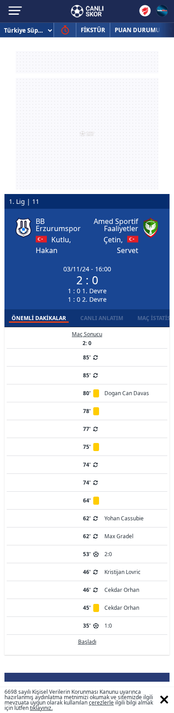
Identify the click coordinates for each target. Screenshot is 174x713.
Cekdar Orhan (121, 590)
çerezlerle (101, 702)
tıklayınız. (41, 708)
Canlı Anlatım (101, 318)
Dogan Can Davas (126, 393)
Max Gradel (118, 536)
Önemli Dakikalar (39, 318)
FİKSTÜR (93, 30)
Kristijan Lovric (122, 572)
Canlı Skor (87, 11)
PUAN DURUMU (137, 30)
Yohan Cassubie (124, 518)
